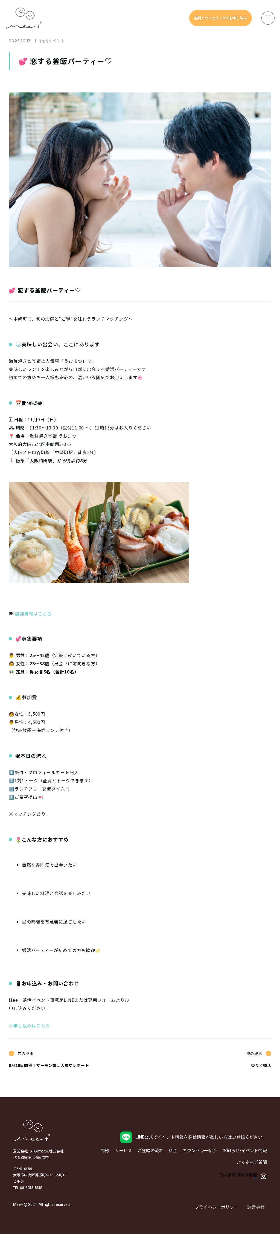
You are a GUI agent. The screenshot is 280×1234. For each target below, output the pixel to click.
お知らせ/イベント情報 (245, 1150)
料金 (173, 1150)
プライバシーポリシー (216, 1207)
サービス (123, 1150)
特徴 (105, 1150)
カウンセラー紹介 (200, 1150)
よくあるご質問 (252, 1162)
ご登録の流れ (150, 1150)
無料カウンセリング (220, 18)
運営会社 (256, 1207)
